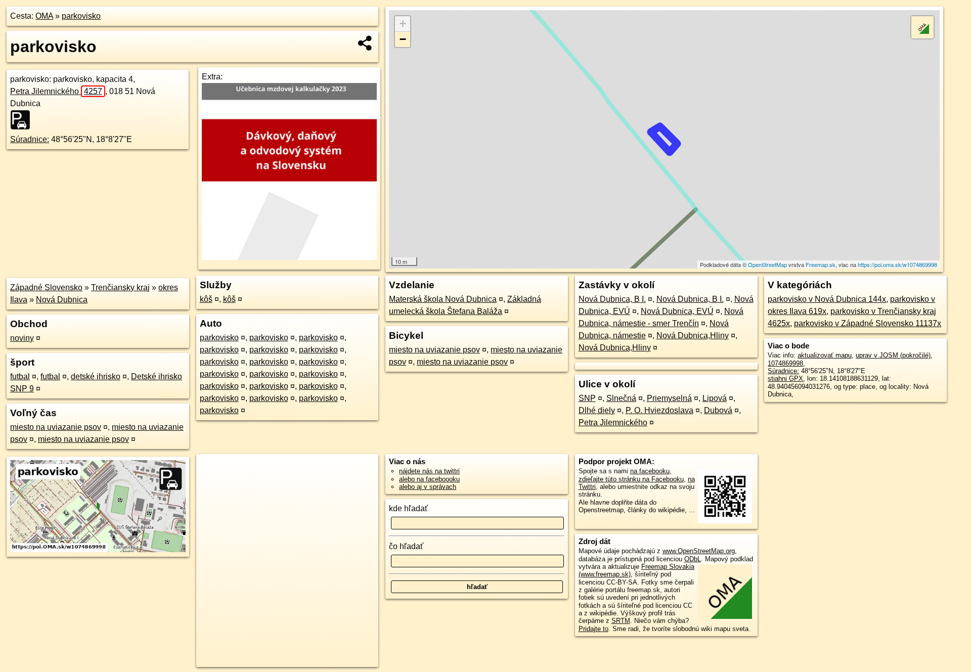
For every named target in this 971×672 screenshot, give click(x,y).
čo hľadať (406, 546)
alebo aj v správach (427, 486)
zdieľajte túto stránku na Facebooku (631, 479)
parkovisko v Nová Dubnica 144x (827, 299)
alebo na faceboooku (429, 479)
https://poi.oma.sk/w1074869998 (897, 264)
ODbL (692, 559)
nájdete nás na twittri (429, 471)
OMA (44, 16)
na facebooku (650, 471)
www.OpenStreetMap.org (699, 551)
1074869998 (785, 363)
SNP (587, 398)
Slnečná (621, 398)
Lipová (714, 398)
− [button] (403, 39)
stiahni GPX (785, 378)
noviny (22, 338)
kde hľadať (408, 508)
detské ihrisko (95, 376)
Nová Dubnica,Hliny (692, 335)
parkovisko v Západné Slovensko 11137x (867, 323)
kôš (206, 299)
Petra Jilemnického (56, 91)
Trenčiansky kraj (120, 287)
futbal (20, 376)
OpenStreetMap (767, 264)
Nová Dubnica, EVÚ (677, 311)
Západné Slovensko (46, 287)
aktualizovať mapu (825, 355)
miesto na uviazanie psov (55, 427)
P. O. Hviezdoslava (659, 410)
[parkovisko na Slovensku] (23, 119)
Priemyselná (669, 398)
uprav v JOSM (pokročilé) (893, 355)
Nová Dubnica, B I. (612, 299)
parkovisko (81, 16)
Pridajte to (593, 629)
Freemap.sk (820, 264)
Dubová (718, 410)
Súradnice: (29, 139)
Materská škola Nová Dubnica (443, 299)
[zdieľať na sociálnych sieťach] (365, 43)
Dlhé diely (597, 410)
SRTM (620, 620)
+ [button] (403, 23)
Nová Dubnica (61, 299)
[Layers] (922, 27)
